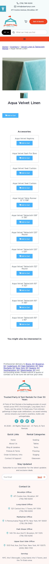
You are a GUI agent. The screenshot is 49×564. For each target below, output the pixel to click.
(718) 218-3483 (26, 523)
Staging (36, 455)
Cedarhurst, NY (14, 366)
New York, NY (22, 368)
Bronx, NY (30, 364)
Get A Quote (38, 21)
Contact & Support (13, 458)
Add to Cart (11, 115)
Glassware (36, 458)
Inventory (14, 47)
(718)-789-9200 (26, 499)
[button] (3, 9)
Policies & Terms (13, 451)
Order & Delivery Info (13, 455)
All (5, 32)
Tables (36, 444)
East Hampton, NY (29, 366)
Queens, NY (34, 368)
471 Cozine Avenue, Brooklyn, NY (24, 10)
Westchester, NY (28, 370)
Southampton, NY (11, 370)
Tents (36, 447)
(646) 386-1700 (26, 548)
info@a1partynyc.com (26, 6)
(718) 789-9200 (25, 3)
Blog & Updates (13, 447)
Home (5, 47)
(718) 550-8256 (26, 536)
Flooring (35, 451)
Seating (36, 440)
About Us (13, 444)
